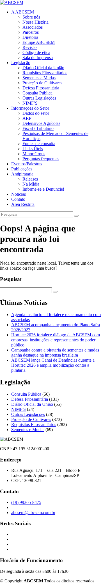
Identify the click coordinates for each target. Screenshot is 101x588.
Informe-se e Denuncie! (43, 189)
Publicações (21, 168)
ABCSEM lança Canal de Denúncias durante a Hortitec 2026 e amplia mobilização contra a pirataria (53, 365)
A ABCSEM (22, 12)
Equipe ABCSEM (38, 42)
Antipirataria (22, 174)
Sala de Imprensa (37, 57)
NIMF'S (18, 409)
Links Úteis (32, 148)
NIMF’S (30, 103)
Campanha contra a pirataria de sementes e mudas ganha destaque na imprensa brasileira (55, 352)
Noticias (18, 194)
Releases (30, 179)
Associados (32, 27)
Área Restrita (23, 204)
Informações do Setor (30, 108)
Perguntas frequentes (40, 158)
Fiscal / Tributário (38, 128)
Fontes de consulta (38, 143)
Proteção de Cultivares (42, 82)
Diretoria (30, 37)
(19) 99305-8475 (26, 502)
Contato (18, 199)
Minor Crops (33, 153)
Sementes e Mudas (39, 77)
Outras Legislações (39, 98)
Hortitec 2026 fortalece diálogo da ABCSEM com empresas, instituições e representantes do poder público (55, 339)
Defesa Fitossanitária (40, 87)
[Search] (76, 216)
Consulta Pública (37, 93)
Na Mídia (30, 184)
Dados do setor (35, 113)
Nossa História (35, 22)
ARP (26, 118)
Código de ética (36, 52)
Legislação (20, 62)
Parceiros (30, 32)
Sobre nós (31, 17)
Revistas (29, 47)
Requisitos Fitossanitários (44, 72)
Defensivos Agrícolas (41, 123)
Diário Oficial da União (43, 67)
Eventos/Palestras (26, 163)
